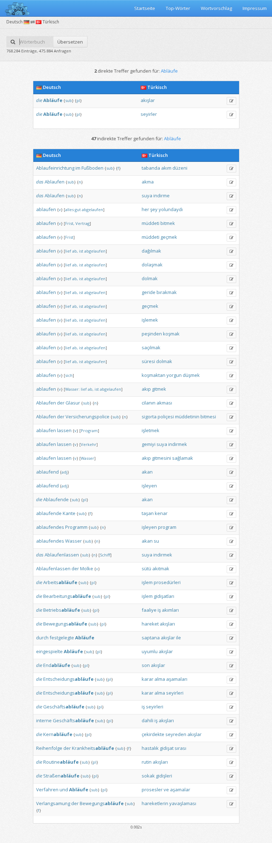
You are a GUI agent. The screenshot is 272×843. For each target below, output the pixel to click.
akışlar (148, 100)
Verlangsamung (53, 803)
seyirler (149, 114)
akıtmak (160, 568)
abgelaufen (92, 209)
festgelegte (62, 637)
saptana (151, 637)
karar (147, 679)
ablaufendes (50, 527)
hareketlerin (155, 803)
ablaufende (49, 513)
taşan (148, 513)
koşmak (171, 333)
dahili (147, 720)
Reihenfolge (49, 748)
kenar (161, 513)
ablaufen (46, 209)
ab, (75, 251)
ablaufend (47, 472)
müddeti (150, 223)
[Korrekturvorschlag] (231, 101)
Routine (61, 762)
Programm (76, 527)
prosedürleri (167, 582)
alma (159, 679)
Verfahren (47, 789)
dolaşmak (152, 264)
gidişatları (164, 596)
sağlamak (182, 458)
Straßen (61, 776)
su (156, 541)
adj (64, 472)
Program (89, 430)
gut (78, 209)
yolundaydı (171, 209)
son (146, 665)
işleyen (149, 485)
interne (44, 720)
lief (68, 251)
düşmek (191, 375)
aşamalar (180, 789)
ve (166, 789)
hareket (150, 624)
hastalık (150, 748)
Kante (69, 513)
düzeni (179, 168)
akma (148, 182)
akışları (167, 624)
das (40, 182)
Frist (69, 237)
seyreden (175, 734)
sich (69, 375)
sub (68, 100)
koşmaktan (153, 375)
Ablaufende (56, 499)
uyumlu (150, 651)
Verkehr (88, 444)
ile (178, 637)
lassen (64, 430)
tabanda (151, 168)
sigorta (149, 416)
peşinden (152, 333)
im (77, 168)
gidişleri (164, 776)
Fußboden (92, 168)
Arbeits (60, 582)
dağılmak (151, 251)
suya (147, 195)
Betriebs (61, 610)
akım (166, 168)
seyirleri (174, 693)
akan (147, 472)
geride (148, 292)
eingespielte (49, 651)
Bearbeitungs (67, 596)
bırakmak (167, 292)
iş (159, 610)
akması (164, 403)
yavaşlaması (182, 803)
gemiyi (148, 444)
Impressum (255, 8)
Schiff (105, 555)
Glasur (73, 403)
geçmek (168, 237)
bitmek (167, 223)
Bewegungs (65, 624)
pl (78, 100)
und (64, 789)
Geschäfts (63, 706)
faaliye (149, 610)
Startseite (144, 8)
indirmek (177, 444)
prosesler (152, 789)
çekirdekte (153, 734)
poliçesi (166, 416)
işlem (147, 582)
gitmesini (161, 458)
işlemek (150, 320)
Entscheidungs (68, 679)
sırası (180, 748)
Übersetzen (70, 42)
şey (154, 209)
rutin (147, 762)
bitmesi (208, 416)
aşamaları (176, 679)
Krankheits (93, 748)
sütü (146, 568)
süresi (148, 361)
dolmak (150, 278)
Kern (57, 734)
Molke (86, 568)
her (145, 209)
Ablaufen (54, 182)
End (56, 665)
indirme (161, 195)
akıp (146, 389)
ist (81, 251)
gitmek (159, 389)
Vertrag (82, 223)
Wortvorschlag (216, 8)
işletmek (150, 430)
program (167, 527)
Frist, (69, 223)
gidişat (167, 748)
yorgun (174, 375)
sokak (148, 776)
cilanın (148, 403)
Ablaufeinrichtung (55, 168)
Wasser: (72, 389)
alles (69, 209)
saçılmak (151, 347)
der (60, 403)
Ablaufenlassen (62, 554)
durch (42, 637)
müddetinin (187, 416)
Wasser (87, 458)
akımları (170, 610)
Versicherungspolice (87, 416)
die (39, 100)
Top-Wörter (178, 8)
